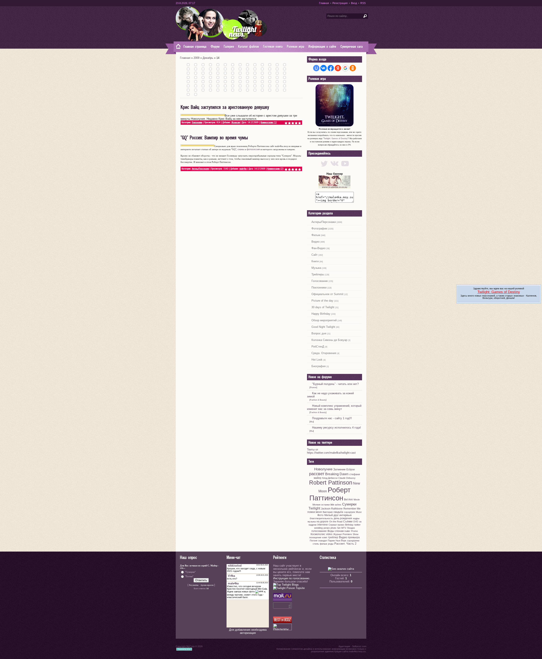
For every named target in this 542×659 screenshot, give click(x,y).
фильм (323, 543)
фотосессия (253, 149)
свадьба (338, 512)
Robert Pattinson (330, 482)
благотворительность (321, 518)
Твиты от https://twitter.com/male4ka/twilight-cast (331, 451)
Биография (318, 366)
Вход (354, 3)
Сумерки (349, 504)
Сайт (314, 254)
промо (340, 524)
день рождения (343, 518)
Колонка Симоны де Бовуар (329, 340)
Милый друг (331, 515)
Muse (359, 512)
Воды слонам (336, 531)
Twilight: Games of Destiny (336, 138)
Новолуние (323, 469)
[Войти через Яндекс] (338, 68)
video (329, 534)
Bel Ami (348, 499)
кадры (356, 518)
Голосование (319, 281)
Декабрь (208, 57)
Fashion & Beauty (318, 400)
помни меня (314, 512)
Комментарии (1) (269, 122)
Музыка (316, 267)
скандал (322, 540)
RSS (363, 3)
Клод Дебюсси (329, 478)
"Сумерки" (190, 572)
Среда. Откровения (323, 353)
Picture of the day (322, 300)
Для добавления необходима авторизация (248, 631)
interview (322, 524)
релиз (327, 528)
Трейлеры (317, 274)
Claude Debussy (346, 478)
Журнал (337, 534)
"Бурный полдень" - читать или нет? (335, 384)
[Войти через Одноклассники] (353, 68)
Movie (357, 499)
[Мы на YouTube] (345, 167)
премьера (354, 537)
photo (333, 528)
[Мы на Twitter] (324, 167)
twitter (357, 524)
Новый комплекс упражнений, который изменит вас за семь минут (334, 407)
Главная (324, 3)
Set (338, 528)
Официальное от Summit (327, 294)
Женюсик (235, 122)
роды (330, 543)
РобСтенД (317, 346)
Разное (313, 387)
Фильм (315, 235)
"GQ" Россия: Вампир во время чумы (214, 138)
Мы (311, 422)
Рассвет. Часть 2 (345, 543)
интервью (345, 515)
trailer (347, 531)
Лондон (351, 528)
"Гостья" (189, 576)
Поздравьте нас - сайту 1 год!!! (332, 418)
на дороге (322, 521)
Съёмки (348, 521)
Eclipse (350, 469)
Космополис (318, 534)
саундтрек (349, 512)
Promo (354, 531)
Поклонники (197, 122)
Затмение (339, 469)
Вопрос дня (318, 333)
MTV (343, 528)
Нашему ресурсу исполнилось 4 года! (336, 427)
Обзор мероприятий (324, 320)
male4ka (243, 169)
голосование (319, 531)
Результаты (193, 585)
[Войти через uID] (316, 68)
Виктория (328, 512)
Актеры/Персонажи (200, 169)
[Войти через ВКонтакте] (323, 68)
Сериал (333, 524)
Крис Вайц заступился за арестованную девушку (225, 107)
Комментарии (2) (275, 169)
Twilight (314, 508)
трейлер (333, 537)
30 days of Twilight (322, 307)
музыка (312, 521)
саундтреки (353, 540)
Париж (331, 540)
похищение (315, 537)
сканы (241, 149)
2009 (196, 57)
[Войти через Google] (345, 68)
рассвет (316, 473)
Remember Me (352, 508)
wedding (318, 528)
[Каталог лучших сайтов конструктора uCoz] (282, 622)
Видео (315, 241)
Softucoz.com (359, 646)
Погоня (313, 540)
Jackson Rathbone (332, 508)
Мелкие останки (321, 504)
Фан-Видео (318, 248)
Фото (320, 515)
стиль (316, 543)
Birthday (349, 524)
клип (324, 537)
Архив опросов (206, 585)
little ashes (335, 504)
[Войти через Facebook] (331, 68)
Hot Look (316, 359)
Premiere (347, 534)
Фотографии (319, 228)
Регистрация (340, 3)
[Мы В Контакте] (334, 167)
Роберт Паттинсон (330, 494)
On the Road (335, 521)
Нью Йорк (341, 540)
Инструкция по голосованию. (291, 578)
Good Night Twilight (323, 326)
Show (355, 534)
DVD (355, 521)
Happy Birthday (320, 313)
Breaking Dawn (336, 474)
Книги (315, 261)
